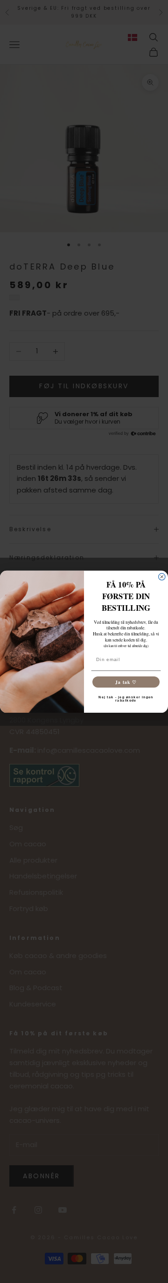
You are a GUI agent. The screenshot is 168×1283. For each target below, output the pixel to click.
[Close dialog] (162, 576)
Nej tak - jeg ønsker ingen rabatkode (126, 698)
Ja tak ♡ (126, 681)
